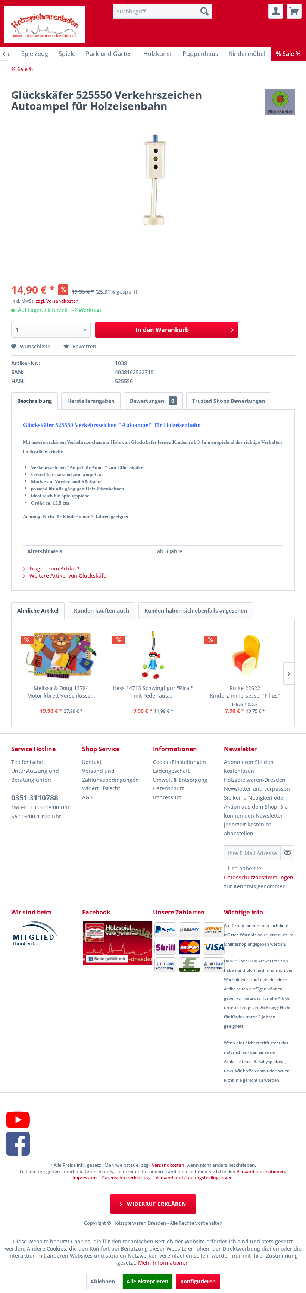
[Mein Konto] (275, 11)
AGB (87, 797)
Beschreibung (34, 400)
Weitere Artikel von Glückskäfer (68, 575)
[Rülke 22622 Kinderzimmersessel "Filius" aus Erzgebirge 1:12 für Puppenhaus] (244, 655)
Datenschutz (168, 788)
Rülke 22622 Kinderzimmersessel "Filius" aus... (245, 692)
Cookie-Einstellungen (179, 761)
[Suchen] (204, 11)
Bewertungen (152, 400)
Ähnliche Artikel (38, 610)
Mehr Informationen (163, 1262)
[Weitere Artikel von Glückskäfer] (280, 102)
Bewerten (83, 346)
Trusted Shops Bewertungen (228, 400)
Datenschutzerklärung (126, 1178)
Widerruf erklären (155, 1203)
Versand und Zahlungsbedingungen (110, 775)
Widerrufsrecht (101, 788)
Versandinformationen (261, 1171)
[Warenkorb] (294, 11)
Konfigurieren (198, 1281)
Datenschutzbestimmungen (258, 877)
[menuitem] (163, 11)
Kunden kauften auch (101, 610)
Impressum (167, 797)
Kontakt (92, 761)
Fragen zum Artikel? (53, 568)
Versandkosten (168, 1165)
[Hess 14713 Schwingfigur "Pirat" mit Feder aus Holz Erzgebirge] (153, 655)
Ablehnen (102, 1281)
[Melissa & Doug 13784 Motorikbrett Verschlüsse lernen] (61, 655)
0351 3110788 (34, 798)
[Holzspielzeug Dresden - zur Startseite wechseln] (44, 24)
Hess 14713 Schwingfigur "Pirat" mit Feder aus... (153, 692)
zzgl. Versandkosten (57, 301)
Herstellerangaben (91, 400)
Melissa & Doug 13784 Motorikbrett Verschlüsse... (61, 692)
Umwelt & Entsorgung (180, 779)
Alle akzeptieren (147, 1281)
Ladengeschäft (171, 770)
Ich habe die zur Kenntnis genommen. (258, 877)
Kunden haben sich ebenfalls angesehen (195, 610)
